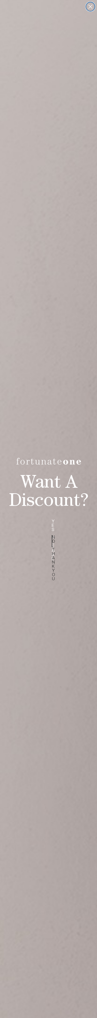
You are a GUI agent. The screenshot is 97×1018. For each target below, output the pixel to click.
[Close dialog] (90, 6)
